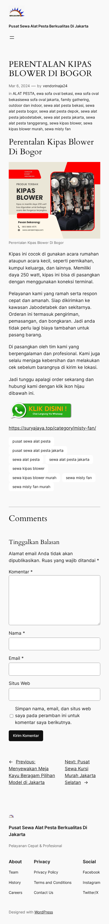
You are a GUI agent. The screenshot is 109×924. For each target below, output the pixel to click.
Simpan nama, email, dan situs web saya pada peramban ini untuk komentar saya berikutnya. (53, 715)
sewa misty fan (58, 129)
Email (16, 658)
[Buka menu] (12, 37)
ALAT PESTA (23, 93)
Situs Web (19, 683)
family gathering (75, 99)
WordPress (43, 912)
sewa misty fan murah (31, 486)
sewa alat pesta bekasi (63, 105)
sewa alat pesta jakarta (64, 117)
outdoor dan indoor (25, 105)
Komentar (21, 571)
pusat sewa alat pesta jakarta (37, 450)
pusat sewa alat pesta (31, 441)
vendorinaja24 (55, 85)
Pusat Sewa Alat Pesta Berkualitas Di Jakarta (48, 26)
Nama (17, 633)
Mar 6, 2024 (19, 85)
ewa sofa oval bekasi (55, 93)
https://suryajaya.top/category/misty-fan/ (52, 428)
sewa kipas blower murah (34, 477)
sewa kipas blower (65, 123)
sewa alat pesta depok (59, 111)
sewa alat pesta (26, 459)
